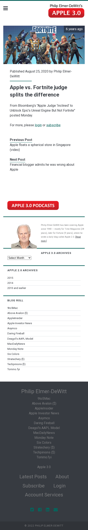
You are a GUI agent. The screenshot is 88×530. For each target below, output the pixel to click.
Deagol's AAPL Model (20, 338)
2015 (10, 277)
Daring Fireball (15, 333)
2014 (10, 282)
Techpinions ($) (16, 364)
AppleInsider (15, 318)
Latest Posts (33, 477)
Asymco (12, 328)
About (62, 477)
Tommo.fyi (13, 369)
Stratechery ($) (16, 359)
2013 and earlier (16, 288)
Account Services (44, 495)
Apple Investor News (19, 323)
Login (59, 486)
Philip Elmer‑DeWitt (44, 391)
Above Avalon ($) (17, 313)
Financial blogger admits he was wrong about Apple (42, 167)
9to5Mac (12, 307)
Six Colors (13, 354)
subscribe (53, 125)
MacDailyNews (16, 343)
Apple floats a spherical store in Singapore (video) (40, 147)
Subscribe (34, 486)
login (38, 125)
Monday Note (15, 348)
